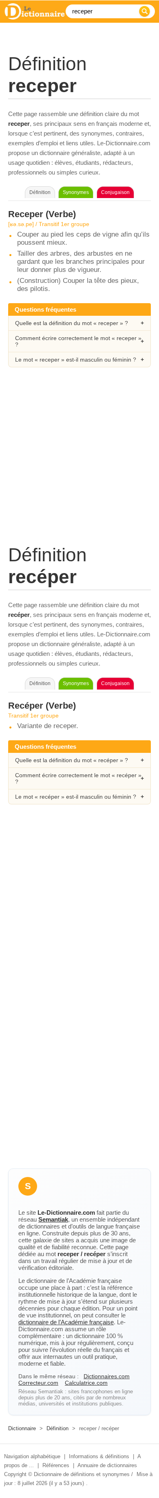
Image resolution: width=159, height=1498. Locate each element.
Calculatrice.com (86, 1382)
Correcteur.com (38, 1382)
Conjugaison (115, 192)
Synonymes (76, 192)
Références (55, 1465)
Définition (57, 1428)
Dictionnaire (22, 1428)
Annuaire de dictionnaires (107, 1465)
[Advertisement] (79, 465)
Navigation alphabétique (32, 1456)
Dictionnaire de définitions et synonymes (82, 1474)
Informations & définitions (99, 1456)
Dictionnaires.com (107, 1376)
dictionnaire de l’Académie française (66, 1322)
